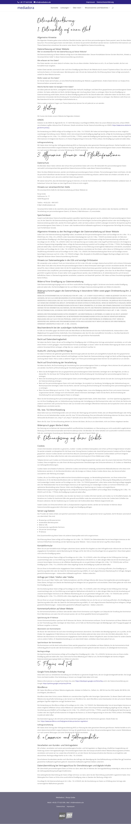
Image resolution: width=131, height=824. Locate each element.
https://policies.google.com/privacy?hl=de (57, 683)
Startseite (54, 8)
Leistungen (64, 8)
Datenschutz (60, 806)
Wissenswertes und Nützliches (96, 8)
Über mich (77, 8)
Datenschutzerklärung (105, 2)
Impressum (90, 2)
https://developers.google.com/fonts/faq (89, 681)
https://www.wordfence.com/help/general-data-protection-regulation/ (64, 721)
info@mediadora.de (77, 803)
